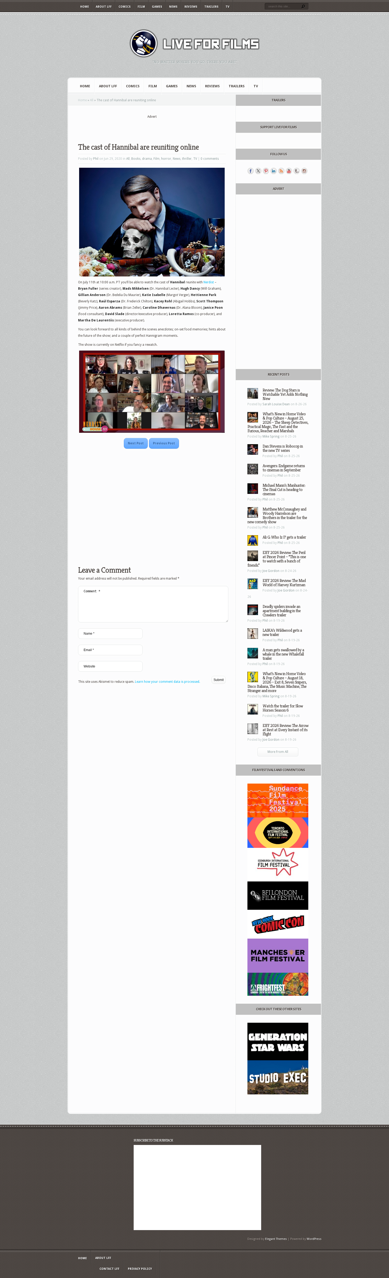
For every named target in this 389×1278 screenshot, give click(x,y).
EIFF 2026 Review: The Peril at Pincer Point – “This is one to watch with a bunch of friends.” (276, 559)
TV (227, 6)
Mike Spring (271, 436)
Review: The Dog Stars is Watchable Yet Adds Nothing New (285, 394)
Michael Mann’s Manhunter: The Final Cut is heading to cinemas (284, 490)
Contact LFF (109, 1269)
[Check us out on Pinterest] (266, 171)
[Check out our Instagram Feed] (304, 171)
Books (136, 159)
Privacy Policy (140, 1269)
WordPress (314, 1239)
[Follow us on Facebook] (250, 171)
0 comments (210, 159)
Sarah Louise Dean (276, 404)
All (91, 100)
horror (166, 159)
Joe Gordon (271, 571)
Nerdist (208, 282)
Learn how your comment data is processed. (167, 682)
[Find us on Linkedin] (273, 171)
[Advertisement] (152, 127)
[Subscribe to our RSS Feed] (281, 171)
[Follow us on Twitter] (258, 171)
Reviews (190, 6)
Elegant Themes (276, 1239)
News (173, 6)
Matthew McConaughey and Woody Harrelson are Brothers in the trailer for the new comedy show (277, 515)
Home (84, 6)
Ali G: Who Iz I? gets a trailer (284, 537)
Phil (95, 159)
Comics (125, 6)
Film (141, 6)
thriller (187, 159)
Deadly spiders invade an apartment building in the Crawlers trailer (282, 611)
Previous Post (164, 443)
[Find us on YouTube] (289, 171)
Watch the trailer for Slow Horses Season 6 (283, 708)
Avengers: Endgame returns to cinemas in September (284, 468)
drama (147, 159)
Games (157, 6)
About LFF (104, 6)
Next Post (136, 443)
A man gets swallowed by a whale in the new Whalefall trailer (283, 654)
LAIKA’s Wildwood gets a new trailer (282, 632)
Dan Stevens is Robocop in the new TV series (283, 448)
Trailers (211, 6)
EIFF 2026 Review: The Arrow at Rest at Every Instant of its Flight (285, 730)
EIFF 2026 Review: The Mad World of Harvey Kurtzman (284, 583)
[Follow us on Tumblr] (296, 171)
